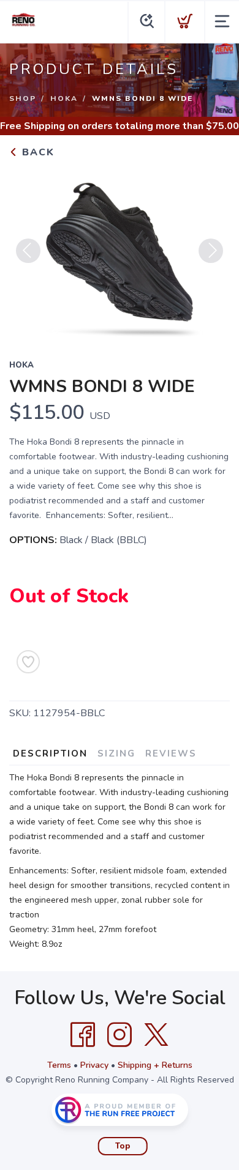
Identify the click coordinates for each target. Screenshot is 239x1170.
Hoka (64, 98)
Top (123, 1146)
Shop (22, 98)
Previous (28, 251)
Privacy (94, 1065)
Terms (59, 1065)
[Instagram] (119, 1034)
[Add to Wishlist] (28, 661)
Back (36, 152)
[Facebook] (82, 1034)
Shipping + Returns (155, 1065)
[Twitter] (156, 1034)
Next (211, 251)
